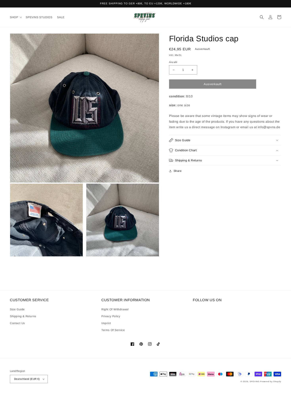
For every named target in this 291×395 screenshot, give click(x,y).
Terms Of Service (113, 330)
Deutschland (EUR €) (27, 378)
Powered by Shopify (270, 381)
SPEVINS (255, 381)
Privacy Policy (110, 316)
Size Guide (17, 309)
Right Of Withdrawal (114, 309)
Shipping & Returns (23, 316)
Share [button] (178, 170)
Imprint (106, 323)
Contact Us (17, 323)
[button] (15, 17)
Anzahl (173, 62)
